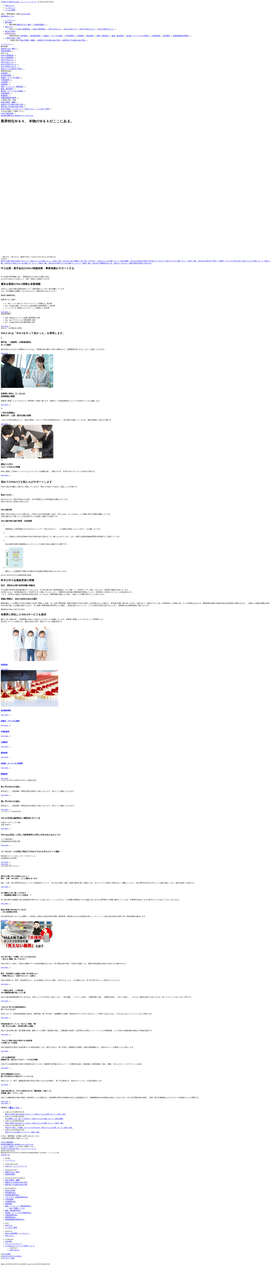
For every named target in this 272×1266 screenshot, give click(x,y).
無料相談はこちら (7, 16)
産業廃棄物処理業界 (181, 36)
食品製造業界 (35, 36)
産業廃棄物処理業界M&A (14, 1219)
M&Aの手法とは (54, 29)
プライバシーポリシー (13, 1244)
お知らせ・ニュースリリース (16, 1166)
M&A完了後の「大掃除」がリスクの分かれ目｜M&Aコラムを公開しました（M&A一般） (39, 1128)
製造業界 (90, 36)
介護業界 (80, 36)
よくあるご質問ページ (9, 1146)
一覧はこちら (13, 1108)
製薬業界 (167, 36)
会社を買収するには (106, 29)
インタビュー (10, 8)
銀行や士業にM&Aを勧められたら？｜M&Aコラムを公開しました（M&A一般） (36, 1114)
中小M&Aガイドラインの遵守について (20, 1246)
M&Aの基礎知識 (23, 29)
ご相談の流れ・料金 (12, 38)
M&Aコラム (9, 5)
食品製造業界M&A (12, 1195)
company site (5, 1155)
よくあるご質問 (43, 109)
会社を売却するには (87, 29)
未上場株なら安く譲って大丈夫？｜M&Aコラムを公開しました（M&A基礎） (34, 1119)
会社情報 (8, 1241)
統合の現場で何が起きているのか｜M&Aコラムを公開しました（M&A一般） (34, 1123)
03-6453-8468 (25, 14)
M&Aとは (9, 27)
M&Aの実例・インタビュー (11, 109)
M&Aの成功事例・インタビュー (17, 1233)
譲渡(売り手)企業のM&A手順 (49, 40)
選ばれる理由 (10, 31)
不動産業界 (156, 36)
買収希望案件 (39, 25)
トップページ (10, 20)
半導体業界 (69, 36)
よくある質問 (10, 10)
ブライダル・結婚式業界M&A (16, 1197)
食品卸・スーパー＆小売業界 (138, 36)
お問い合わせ (14, 1250)
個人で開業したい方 (17, 1208)
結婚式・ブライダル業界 (53, 36)
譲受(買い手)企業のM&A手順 (74, 40)
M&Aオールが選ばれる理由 (11, 69)
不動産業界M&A (11, 1215)
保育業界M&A (10, 1193)
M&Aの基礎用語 (39, 29)
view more (4, 312)
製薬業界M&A (10, 1217)
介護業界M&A (10, 1202)
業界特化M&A (10, 33)
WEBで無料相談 (7, 113)
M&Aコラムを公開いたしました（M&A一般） (22, 1132)
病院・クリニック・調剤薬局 (12, 87)
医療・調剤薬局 (103, 36)
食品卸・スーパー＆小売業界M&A (18, 1213)
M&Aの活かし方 (70, 29)
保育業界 (24, 36)
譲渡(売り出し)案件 (24, 25)
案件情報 (8, 22)
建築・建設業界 (118, 36)
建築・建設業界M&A (13, 1210)
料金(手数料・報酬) (27, 40)
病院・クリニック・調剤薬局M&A (18, 1206)
